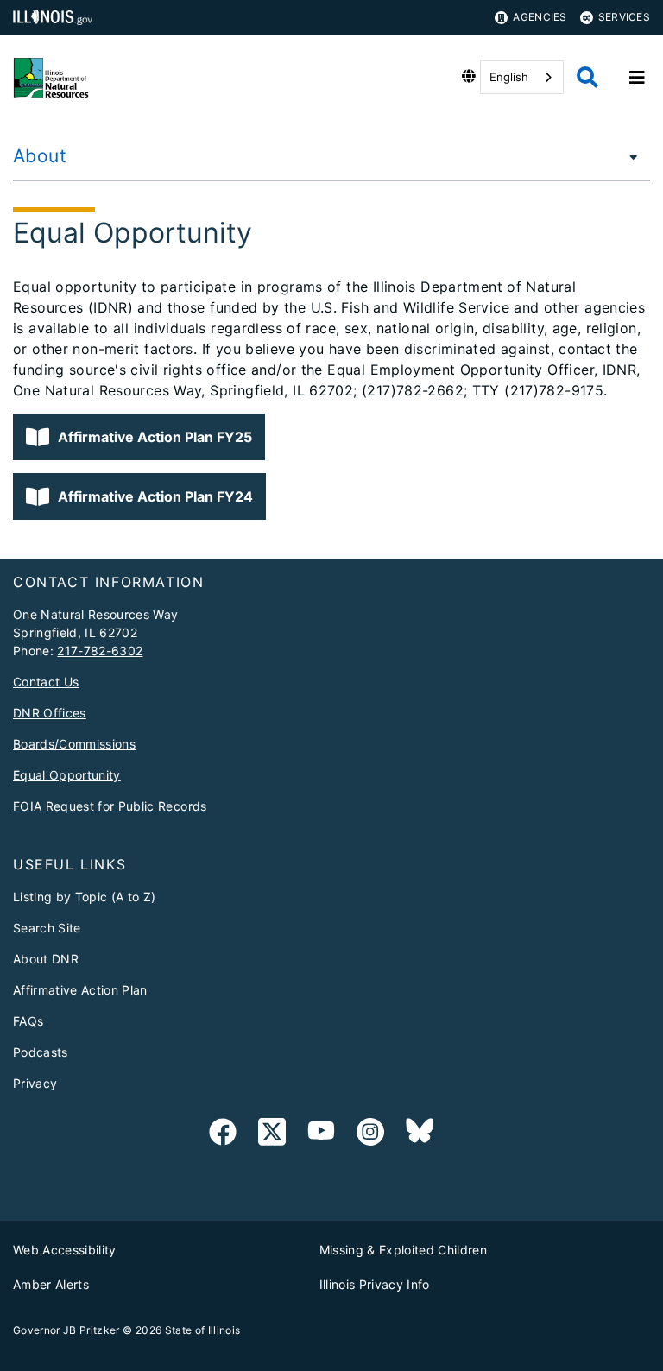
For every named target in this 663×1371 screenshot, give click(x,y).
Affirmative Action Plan (80, 989)
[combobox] (522, 77)
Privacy (35, 1083)
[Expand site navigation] (637, 77)
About (39, 156)
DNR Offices (49, 712)
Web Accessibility (65, 1249)
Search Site (47, 927)
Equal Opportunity (67, 775)
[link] (223, 1135)
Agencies (539, 16)
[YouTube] (321, 1135)
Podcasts (40, 1052)
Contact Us (46, 681)
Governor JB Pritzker (66, 1330)
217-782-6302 (99, 650)
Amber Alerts (51, 1284)
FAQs (28, 1021)
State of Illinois (203, 1330)
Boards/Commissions (74, 743)
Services (624, 16)
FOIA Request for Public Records (110, 806)
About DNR (46, 958)
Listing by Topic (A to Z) (84, 896)
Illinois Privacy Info (374, 1284)
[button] (139, 437)
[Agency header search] (587, 77)
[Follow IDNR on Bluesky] (419, 1135)
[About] (628, 156)
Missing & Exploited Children (403, 1249)
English (508, 77)
